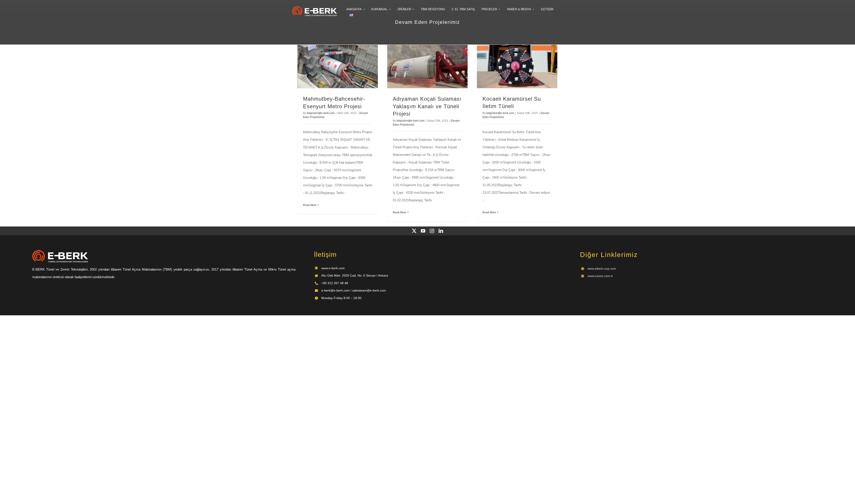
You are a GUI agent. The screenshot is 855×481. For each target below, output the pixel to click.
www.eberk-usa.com (602, 268)
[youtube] (423, 231)
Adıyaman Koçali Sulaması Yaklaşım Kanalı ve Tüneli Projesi (427, 106)
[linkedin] (441, 231)
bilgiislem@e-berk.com (321, 113)
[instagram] (432, 231)
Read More (310, 205)
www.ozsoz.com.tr (600, 276)
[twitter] (414, 231)
